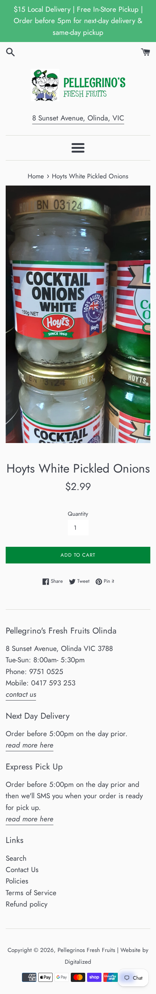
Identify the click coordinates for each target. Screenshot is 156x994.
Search (16, 858)
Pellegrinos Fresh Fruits (86, 950)
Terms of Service (31, 893)
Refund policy (26, 904)
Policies (17, 881)
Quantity (78, 514)
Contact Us (22, 869)
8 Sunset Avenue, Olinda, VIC (78, 118)
